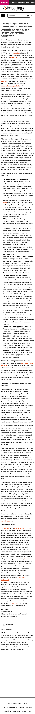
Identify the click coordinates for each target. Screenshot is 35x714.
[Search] (24, 15)
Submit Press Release (10, 707)
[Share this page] (32, 15)
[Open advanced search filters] (28, 15)
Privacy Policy (26, 711)
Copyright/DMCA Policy (12, 711)
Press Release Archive (20, 704)
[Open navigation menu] (3, 15)
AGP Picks (4, 2)
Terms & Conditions (25, 707)
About (9, 704)
